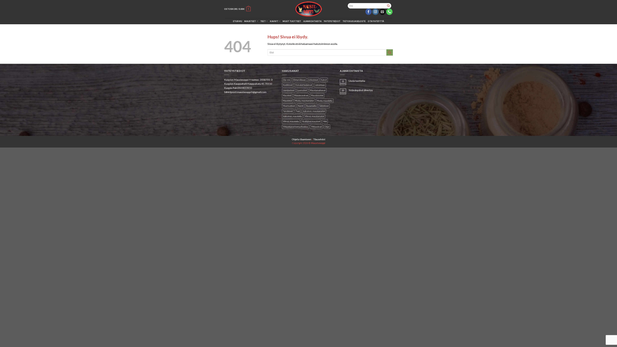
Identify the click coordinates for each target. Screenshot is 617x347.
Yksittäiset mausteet (311, 121)
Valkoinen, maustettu (292, 116)
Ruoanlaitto (311, 106)
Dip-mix (286, 80)
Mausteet (250, 21)
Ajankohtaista (312, 21)
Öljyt (327, 126)
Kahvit (274, 21)
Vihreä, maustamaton (314, 116)
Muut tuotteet (292, 21)
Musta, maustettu (324, 100)
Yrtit (325, 121)
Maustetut (287, 100)
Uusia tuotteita (357, 80)
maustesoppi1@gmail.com (251, 91)
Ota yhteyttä (376, 21)
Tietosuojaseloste (354, 21)
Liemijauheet (289, 90)
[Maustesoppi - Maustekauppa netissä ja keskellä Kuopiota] (308, 9)
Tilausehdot (319, 139)
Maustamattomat (318, 90)
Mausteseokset (301, 95)
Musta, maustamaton (304, 100)
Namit (300, 106)
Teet (263, 21)
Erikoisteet (313, 80)
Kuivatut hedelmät (303, 85)
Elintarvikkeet (299, 80)
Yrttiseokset (316, 126)
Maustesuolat (317, 95)
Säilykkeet (324, 106)
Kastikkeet (288, 85)
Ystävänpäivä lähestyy (361, 90)
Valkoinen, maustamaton (314, 111)
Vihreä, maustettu (291, 121)
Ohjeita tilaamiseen (301, 139)
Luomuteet (302, 90)
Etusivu (237, 21)
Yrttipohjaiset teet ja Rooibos (295, 126)
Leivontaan (320, 85)
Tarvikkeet (288, 111)
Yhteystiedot (332, 21)
